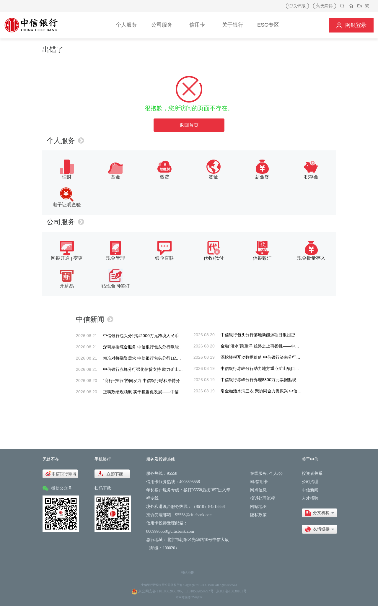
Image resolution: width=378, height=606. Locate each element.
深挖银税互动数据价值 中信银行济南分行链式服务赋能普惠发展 (279, 357)
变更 (78, 258)
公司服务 (61, 222)
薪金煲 (262, 176)
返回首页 (189, 125)
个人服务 (61, 140)
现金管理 (115, 258)
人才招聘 (310, 498)
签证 (213, 176)
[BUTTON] (351, 25)
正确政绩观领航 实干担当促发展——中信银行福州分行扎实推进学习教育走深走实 (178, 391)
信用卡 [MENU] (197, 25)
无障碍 (326, 6)
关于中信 (310, 459)
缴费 (164, 176)
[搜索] (342, 6)
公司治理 (310, 482)
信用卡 (261, 482)
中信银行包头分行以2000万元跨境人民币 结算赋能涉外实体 (158, 335)
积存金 (311, 176)
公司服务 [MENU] (161, 25)
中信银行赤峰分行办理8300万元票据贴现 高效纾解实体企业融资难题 (284, 379)
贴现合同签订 (115, 285)
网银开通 (60, 258)
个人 (273, 473)
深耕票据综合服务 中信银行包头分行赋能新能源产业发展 (155, 347)
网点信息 (258, 490)
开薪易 (67, 285)
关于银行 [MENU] (232, 25)
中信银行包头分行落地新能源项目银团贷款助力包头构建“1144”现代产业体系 (291, 334)
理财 (66, 176)
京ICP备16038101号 (231, 591)
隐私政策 (258, 515)
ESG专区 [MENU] (268, 25)
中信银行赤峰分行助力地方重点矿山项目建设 (262, 368)
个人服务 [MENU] (126, 25)
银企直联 (164, 258)
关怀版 (299, 6)
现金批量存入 (311, 258)
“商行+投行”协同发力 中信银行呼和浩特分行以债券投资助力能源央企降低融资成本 (178, 380)
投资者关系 (312, 473)
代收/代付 (213, 258)
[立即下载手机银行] (112, 473)
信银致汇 (262, 258)
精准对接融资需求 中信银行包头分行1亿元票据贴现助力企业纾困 (162, 358)
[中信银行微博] (60, 473)
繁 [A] (367, 6)
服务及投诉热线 (160, 459)
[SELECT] (319, 512)
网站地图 (258, 506)
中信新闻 (90, 319)
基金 (115, 176)
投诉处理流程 (262, 498)
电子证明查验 (67, 204)
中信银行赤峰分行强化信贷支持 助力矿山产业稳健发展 (153, 369)
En (359, 6)
